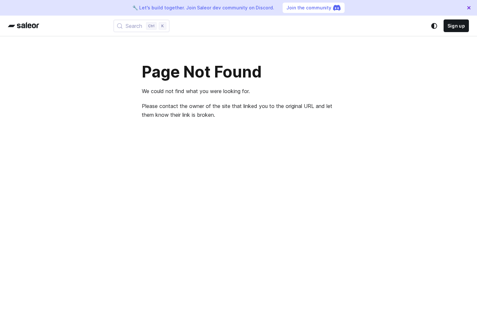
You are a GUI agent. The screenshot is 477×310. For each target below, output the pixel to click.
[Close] (469, 8)
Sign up (456, 26)
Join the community (309, 7)
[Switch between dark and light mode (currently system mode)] (434, 26)
